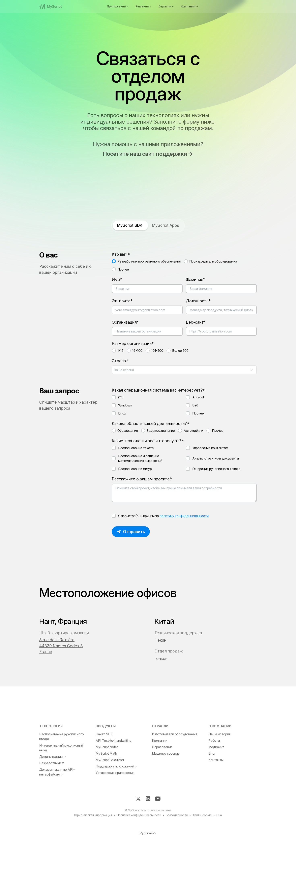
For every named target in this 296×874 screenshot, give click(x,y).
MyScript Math (106, 753)
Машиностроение (166, 753)
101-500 (157, 351)
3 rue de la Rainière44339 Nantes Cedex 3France (61, 645)
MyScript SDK (129, 225)
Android (198, 397)
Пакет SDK (104, 734)
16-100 (137, 351)
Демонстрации (51, 757)
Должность (197, 301)
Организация (124, 322)
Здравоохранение (161, 431)
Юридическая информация (93, 815)
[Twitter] (138, 798)
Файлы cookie (202, 815)
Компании (159, 741)
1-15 (120, 351)
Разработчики (50, 763)
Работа (214, 741)
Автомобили (193, 431)
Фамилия (194, 279)
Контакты (216, 760)
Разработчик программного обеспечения (149, 261)
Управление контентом (210, 448)
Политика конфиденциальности (139, 815)
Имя (116, 279)
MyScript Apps (165, 225)
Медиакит (216, 747)
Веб (195, 405)
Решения (142, 6)
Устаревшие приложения (115, 773)
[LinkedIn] (148, 798)
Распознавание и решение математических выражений (140, 458)
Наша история (219, 734)
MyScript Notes (107, 747)
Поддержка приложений (115, 766)
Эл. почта (121, 301)
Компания (188, 6)
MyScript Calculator (110, 760)
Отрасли (164, 6)
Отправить (134, 531)
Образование (127, 431)
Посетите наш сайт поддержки (145, 154)
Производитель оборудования (213, 261)
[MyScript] (55, 6)
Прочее (123, 269)
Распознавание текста (136, 448)
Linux (122, 413)
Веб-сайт (195, 322)
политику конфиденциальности (184, 516)
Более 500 (180, 351)
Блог (212, 753)
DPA (219, 815)
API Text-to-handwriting (113, 741)
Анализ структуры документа (215, 458)
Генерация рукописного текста (216, 469)
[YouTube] (157, 798)
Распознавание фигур (135, 469)
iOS (120, 397)
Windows (125, 405)
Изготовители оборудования (174, 734)
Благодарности (177, 815)
